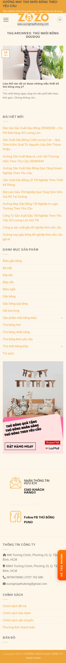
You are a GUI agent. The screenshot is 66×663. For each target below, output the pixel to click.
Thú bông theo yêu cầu (18, 339)
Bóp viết (8, 282)
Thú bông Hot (12, 324)
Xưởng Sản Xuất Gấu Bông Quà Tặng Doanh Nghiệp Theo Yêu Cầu (32, 171)
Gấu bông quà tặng (15, 303)
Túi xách (8, 353)
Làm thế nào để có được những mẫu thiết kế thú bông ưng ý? (31, 85)
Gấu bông (9, 296)
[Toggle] (61, 318)
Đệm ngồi (9, 289)
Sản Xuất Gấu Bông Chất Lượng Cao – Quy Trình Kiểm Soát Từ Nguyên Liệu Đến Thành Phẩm (32, 144)
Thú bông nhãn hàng (16, 332)
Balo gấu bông (12, 260)
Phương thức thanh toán (19, 627)
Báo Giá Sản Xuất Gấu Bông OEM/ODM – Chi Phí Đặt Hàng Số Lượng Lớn (33, 130)
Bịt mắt (7, 268)
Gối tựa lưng (11, 310)
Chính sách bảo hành (17, 613)
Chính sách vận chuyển (18, 620)
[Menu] (6, 19)
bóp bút (7, 275)
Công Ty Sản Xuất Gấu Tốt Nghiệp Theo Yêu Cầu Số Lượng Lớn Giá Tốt (32, 218)
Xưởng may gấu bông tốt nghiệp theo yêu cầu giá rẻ (32, 237)
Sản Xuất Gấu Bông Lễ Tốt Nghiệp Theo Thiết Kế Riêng (33, 182)
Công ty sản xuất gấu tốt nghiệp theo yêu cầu (32, 227)
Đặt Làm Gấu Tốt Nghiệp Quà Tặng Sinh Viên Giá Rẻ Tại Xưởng (33, 194)
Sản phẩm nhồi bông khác (20, 317)
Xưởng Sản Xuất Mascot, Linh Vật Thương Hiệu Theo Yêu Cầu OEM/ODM (31, 159)
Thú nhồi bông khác (16, 346)
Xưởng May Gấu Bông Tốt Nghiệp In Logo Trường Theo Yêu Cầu (30, 206)
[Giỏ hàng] (60, 19)
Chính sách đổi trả (14, 606)
